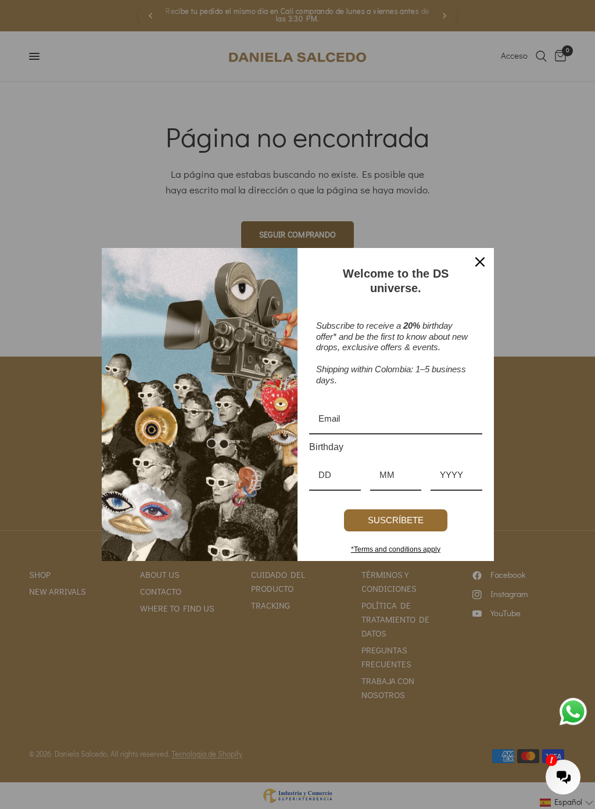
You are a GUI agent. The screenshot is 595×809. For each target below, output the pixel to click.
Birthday (326, 447)
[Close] (480, 262)
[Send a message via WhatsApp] (573, 712)
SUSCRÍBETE (396, 520)
